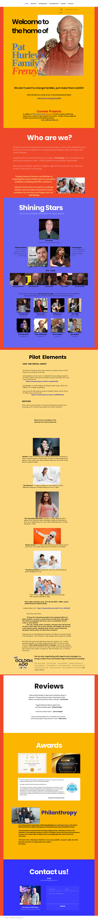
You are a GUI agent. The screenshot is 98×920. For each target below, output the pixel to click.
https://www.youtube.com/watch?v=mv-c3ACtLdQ (53, 608)
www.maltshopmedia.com (49, 120)
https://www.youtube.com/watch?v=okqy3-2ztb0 (42, 381)
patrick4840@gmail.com (49, 880)
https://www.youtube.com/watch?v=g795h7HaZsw (47, 395)
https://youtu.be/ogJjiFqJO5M (49, 98)
